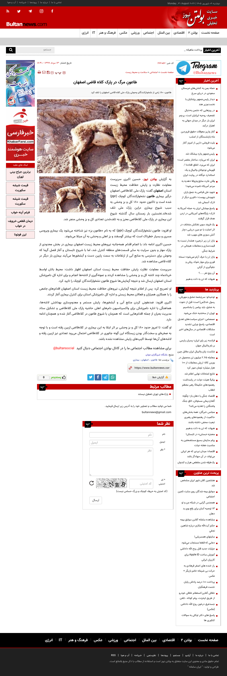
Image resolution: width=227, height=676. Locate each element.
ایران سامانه (195, 667)
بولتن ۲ (193, 32)
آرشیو (187, 655)
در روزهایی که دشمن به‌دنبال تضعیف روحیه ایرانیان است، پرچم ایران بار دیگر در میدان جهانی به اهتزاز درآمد (197, 118)
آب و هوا (11, 2)
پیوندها (33, 2)
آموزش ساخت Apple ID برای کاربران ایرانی (199, 557)
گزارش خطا (158, 377)
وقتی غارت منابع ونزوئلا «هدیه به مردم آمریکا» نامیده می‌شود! (198, 183)
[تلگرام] (198, 68)
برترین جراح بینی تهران (20, 174)
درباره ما (44, 2)
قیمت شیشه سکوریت (20, 188)
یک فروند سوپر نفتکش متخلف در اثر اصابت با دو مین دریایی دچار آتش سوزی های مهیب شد (197, 230)
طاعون (154, 360)
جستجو (176, 655)
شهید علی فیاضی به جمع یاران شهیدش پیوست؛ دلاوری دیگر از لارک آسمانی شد (198, 197)
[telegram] (30, 11)
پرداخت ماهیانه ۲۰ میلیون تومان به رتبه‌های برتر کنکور (174, 50)
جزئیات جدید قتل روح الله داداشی (197, 549)
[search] (11, 50)
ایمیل (162, 442)
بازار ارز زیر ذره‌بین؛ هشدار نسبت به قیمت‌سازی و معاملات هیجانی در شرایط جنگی (196, 246)
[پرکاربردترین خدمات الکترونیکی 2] (20, 83)
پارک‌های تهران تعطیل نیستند (153, 394)
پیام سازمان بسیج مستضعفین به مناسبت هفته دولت (198, 442)
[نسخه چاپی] (39, 72)
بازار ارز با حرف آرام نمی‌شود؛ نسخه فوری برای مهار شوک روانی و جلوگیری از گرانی (197, 262)
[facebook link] (98, 377)
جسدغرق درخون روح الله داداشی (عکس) (198, 606)
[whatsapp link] (112, 377)
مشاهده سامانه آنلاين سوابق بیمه (197, 520)
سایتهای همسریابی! (204, 537)
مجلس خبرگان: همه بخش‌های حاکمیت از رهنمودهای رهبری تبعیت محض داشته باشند (199, 417)
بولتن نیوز (150, 179)
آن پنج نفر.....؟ (207, 273)
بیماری (136, 360)
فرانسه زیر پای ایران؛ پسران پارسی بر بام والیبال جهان (197, 343)
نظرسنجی (151, 655)
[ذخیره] (48, 72)
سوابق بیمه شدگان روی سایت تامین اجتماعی (196, 494)
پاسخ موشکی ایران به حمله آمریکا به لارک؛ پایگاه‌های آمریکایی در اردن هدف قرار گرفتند (196, 213)
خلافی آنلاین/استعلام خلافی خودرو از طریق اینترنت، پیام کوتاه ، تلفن (197, 595)
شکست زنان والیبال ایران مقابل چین (196, 352)
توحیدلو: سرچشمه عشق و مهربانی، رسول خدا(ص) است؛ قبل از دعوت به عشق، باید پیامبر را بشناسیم (196, 302)
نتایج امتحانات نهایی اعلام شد (199, 374)
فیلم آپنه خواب (20, 212)
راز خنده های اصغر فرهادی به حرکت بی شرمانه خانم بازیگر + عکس (199, 571)
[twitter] (18, 11)
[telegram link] (105, 377)
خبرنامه (22, 2)
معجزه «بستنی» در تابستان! (200, 434)
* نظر (162, 450)
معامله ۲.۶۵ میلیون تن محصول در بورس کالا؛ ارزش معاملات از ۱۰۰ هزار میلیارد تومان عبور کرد (197, 363)
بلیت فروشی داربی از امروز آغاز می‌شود (199, 145)
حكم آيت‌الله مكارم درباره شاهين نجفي (198, 528)
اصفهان (145, 360)
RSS (113, 655)
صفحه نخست (210, 32)
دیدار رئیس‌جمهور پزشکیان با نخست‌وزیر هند (200, 101)
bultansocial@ (63, 348)
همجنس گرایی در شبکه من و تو (198, 503)
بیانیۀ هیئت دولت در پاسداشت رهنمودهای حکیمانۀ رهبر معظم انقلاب (198, 385)
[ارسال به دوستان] (43, 72)
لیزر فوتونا (20, 234)
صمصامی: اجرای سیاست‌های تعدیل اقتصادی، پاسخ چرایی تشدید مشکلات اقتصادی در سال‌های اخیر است (196, 327)
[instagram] (41, 11)
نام (163, 434)
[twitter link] (90, 377)
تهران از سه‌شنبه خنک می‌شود (199, 313)
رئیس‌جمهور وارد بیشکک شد (200, 154)
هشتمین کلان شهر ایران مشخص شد (197, 483)
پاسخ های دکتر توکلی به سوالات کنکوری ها (198, 617)
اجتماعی (154, 72)
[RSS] (9, 11)
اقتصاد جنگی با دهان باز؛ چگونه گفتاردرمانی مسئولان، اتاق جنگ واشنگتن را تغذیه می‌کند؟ (198, 401)
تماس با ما (56, 2)
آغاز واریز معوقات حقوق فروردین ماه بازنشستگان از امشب (198, 134)
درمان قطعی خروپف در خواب (20, 224)
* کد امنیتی (162, 482)
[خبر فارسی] (20, 134)
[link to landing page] (199, 18)
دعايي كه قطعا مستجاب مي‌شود (198, 543)
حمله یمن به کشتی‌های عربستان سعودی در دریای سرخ (198, 90)
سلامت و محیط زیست (136, 72)
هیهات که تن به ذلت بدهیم (200, 279)
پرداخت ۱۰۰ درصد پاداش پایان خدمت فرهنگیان (199, 584)
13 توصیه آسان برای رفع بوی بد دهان (199, 511)
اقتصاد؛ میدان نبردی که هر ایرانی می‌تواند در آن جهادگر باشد (198, 454)
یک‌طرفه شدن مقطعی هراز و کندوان (196, 462)
